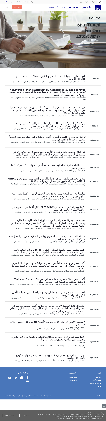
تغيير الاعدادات (9, 415)
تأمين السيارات (53, 7)
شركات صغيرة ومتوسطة (81, 2)
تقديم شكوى (73, 377)
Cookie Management (40, 395)
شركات (93, 2)
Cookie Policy (33, 395)
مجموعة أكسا (97, 380)
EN (6, 2)
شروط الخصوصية (95, 383)
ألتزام (99, 386)
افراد (99, 2)
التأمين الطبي (86, 7)
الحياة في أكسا (21, 2)
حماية (63, 7)
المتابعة (26, 415)
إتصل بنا (12, 2)
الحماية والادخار (73, 7)
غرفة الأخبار (73, 380)
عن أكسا (31, 2)
